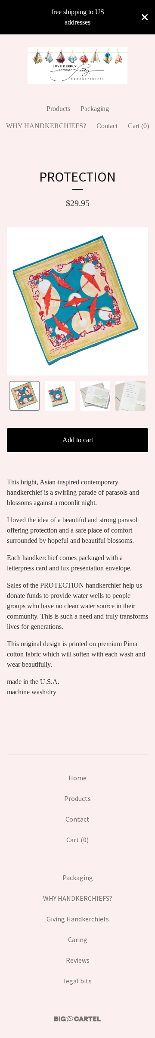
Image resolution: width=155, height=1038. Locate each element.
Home (77, 777)
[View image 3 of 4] (95, 396)
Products (58, 108)
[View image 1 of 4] (24, 396)
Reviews (78, 960)
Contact (107, 125)
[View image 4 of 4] (130, 396)
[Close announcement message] (145, 17)
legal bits (78, 980)
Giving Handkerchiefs (77, 919)
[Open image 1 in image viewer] (77, 301)
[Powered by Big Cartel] (77, 1019)
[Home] (77, 65)
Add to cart (77, 440)
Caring (77, 939)
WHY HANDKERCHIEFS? (46, 125)
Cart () (138, 125)
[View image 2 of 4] (60, 396)
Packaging (95, 108)
